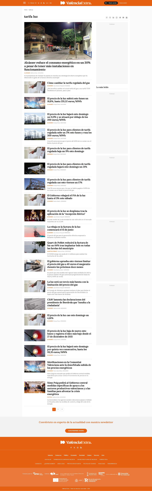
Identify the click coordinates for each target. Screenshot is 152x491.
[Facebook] (106, 17)
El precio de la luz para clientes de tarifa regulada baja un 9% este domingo (68, 150)
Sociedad (82, 455)
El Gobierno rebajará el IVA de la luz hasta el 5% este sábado (66, 197)
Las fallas (48, 459)
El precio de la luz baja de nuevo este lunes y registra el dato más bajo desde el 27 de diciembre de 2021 (69, 333)
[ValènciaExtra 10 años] (76, 2)
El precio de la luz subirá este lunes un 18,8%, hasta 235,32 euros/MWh (67, 100)
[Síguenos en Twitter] (38, 3)
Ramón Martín (56, 201)
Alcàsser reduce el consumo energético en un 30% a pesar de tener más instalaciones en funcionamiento (57, 66)
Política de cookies (89, 463)
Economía (74, 455)
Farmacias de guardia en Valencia (64, 459)
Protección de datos (74, 463)
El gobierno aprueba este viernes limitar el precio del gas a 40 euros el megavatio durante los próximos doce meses (68, 264)
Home (25, 9)
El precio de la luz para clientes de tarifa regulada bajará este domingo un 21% (68, 165)
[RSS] (43, 3)
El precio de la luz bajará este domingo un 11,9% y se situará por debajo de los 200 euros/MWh (67, 117)
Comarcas (58, 455)
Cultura (89, 455)
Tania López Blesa (57, 370)
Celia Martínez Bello (58, 269)
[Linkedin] (113, 17)
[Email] (123, 17)
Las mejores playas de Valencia (87, 459)
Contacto (38, 463)
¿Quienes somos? (49, 463)
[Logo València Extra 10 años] (76, 444)
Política (66, 455)
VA (47, 3)
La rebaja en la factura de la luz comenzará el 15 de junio (63, 228)
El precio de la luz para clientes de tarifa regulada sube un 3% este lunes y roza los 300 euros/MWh (69, 132)
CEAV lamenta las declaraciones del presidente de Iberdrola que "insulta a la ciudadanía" (68, 302)
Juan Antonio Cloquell (58, 85)
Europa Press (56, 104)
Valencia (50, 455)
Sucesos (96, 455)
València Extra (34, 73)
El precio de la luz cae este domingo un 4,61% (68, 317)
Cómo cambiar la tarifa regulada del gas (68, 82)
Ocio (103, 455)
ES (50, 3)
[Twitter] (110, 17)
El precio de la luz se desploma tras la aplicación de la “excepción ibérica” (67, 212)
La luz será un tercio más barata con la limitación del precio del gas (68, 283)
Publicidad (101, 463)
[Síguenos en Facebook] (35, 3)
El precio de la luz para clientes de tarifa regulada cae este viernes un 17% (68, 181)
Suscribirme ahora (76, 431)
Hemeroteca (103, 459)
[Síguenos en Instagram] (41, 3)
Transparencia (112, 463)
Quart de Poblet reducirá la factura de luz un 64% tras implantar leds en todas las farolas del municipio (68, 245)
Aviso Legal (61, 463)
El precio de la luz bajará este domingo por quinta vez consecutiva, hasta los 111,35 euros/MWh (67, 349)
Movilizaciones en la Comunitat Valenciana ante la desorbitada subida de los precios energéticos (69, 365)
